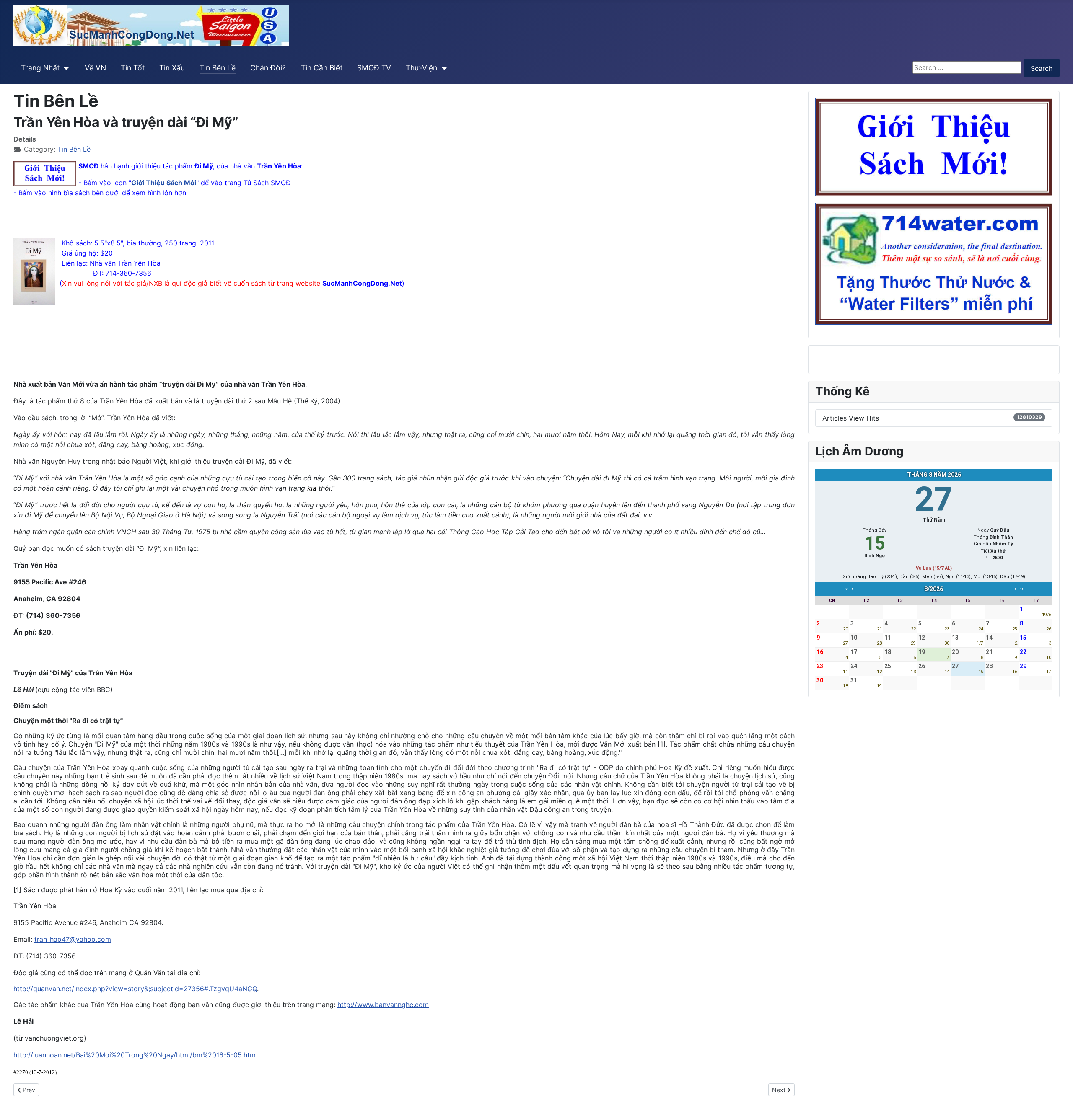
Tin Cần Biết (321, 67)
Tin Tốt (133, 67)
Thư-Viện (421, 67)
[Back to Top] (1058, 1087)
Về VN (95, 67)
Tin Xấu (172, 67)
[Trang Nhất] (65, 67)
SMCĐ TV (374, 67)
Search (1041, 68)
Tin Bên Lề (218, 67)
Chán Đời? (268, 67)
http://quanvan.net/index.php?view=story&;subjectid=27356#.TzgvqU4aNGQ (135, 988)
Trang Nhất (40, 67)
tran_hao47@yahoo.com (72, 939)
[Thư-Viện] (442, 67)
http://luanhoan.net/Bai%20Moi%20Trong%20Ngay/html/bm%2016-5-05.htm (134, 1055)
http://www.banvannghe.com (383, 1004)
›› (1022, 589)
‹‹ (846, 589)
